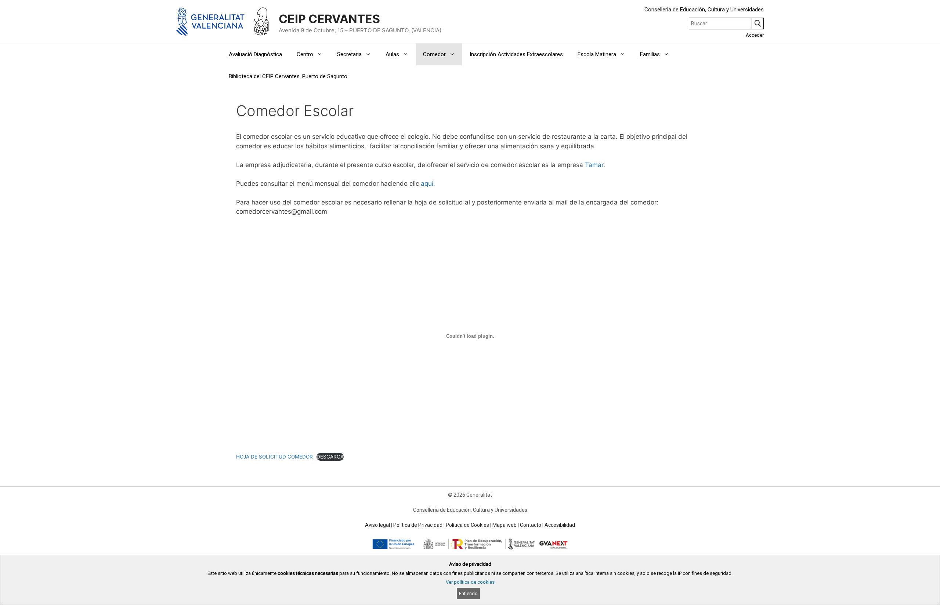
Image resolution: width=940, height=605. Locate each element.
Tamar (594, 165)
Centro (305, 54)
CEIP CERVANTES (329, 19)
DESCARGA (330, 457)
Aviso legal (377, 525)
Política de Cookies (467, 525)
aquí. (428, 183)
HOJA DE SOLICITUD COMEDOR (274, 457)
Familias (650, 54)
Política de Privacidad (417, 525)
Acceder (755, 35)
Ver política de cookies (470, 582)
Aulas (392, 54)
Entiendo (468, 593)
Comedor (434, 54)
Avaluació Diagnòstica (255, 54)
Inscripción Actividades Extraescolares (516, 54)
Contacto (530, 525)
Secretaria (349, 54)
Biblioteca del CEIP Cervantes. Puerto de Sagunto (288, 76)
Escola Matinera (597, 54)
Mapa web (504, 525)
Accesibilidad (560, 525)
